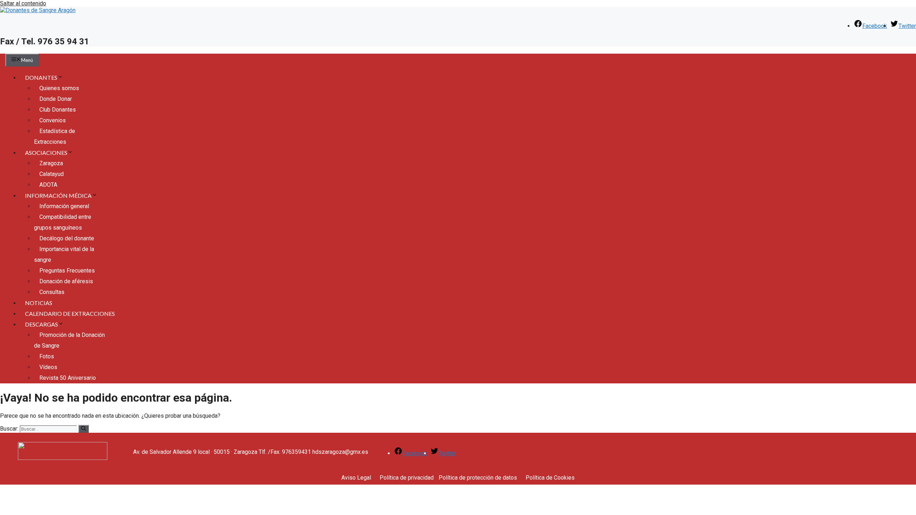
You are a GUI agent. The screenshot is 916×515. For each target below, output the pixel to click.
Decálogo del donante (66, 238)
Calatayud (51, 174)
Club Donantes (57, 109)
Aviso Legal (356, 477)
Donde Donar (55, 98)
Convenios (52, 120)
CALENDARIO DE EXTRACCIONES (70, 313)
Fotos (46, 356)
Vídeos (48, 367)
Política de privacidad (407, 477)
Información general (64, 206)
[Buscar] (83, 429)
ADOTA (48, 184)
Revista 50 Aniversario (67, 377)
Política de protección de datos (478, 477)
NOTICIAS (38, 302)
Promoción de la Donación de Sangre (69, 340)
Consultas (51, 292)
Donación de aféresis (66, 281)
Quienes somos (59, 88)
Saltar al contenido (23, 3)
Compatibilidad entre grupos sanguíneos (62, 222)
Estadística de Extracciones (54, 136)
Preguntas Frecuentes (67, 270)
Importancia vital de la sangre (64, 254)
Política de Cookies (550, 477)
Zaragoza (51, 163)
